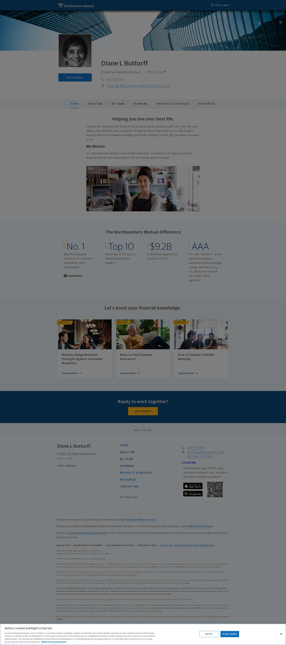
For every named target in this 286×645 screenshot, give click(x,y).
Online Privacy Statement (53, 642)
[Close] (281, 634)
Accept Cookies (230, 634)
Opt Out (209, 634)
